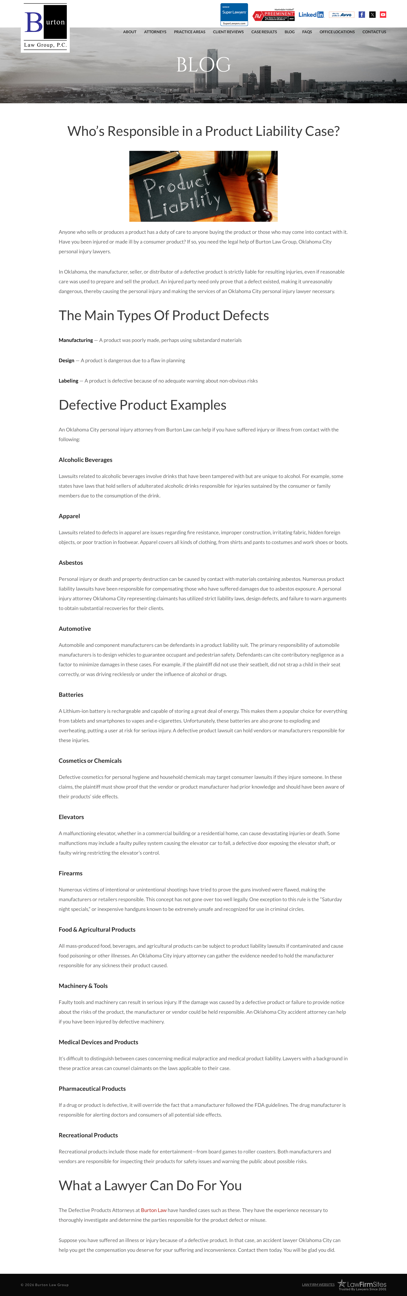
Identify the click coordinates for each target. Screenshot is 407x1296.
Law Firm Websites (318, 1284)
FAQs (307, 31)
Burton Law (154, 1210)
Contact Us (374, 31)
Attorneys (155, 31)
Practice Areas (189, 31)
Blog (290, 31)
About (130, 31)
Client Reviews (228, 31)
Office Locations (337, 31)
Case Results (264, 31)
